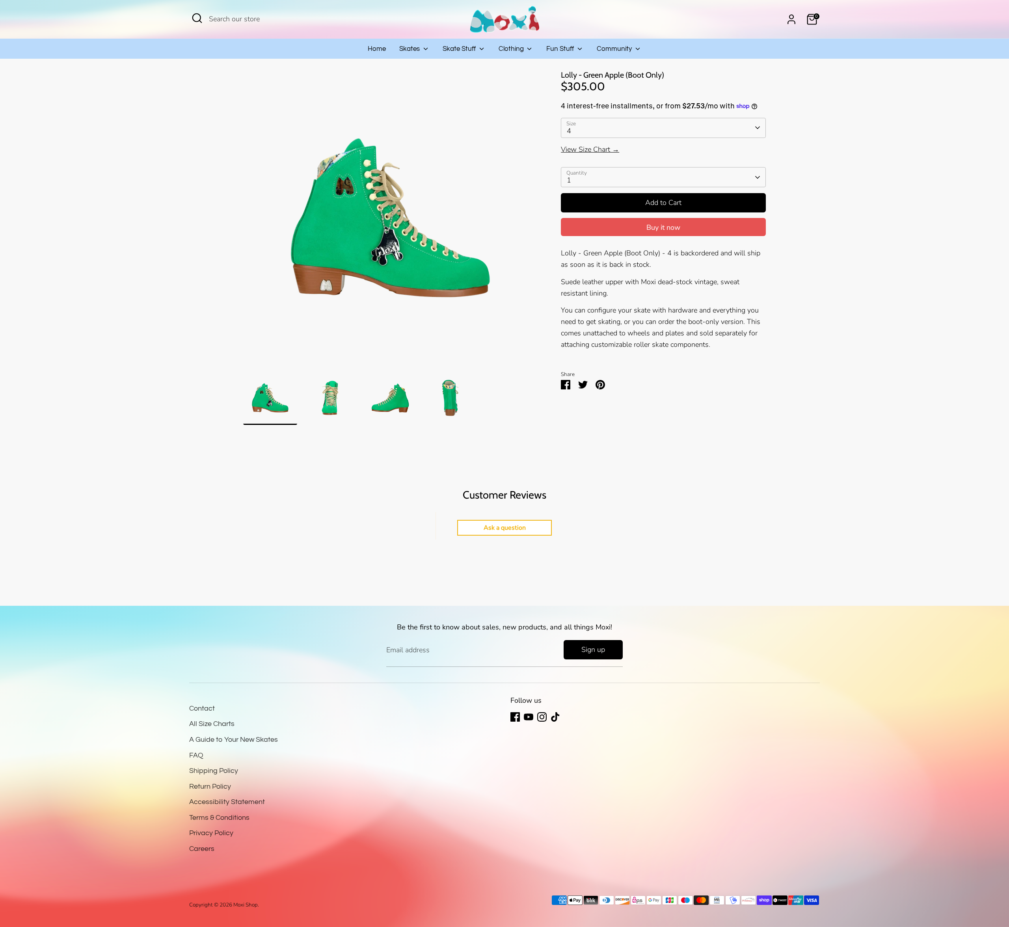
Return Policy (210, 786)
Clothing (512, 48)
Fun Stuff (560, 48)
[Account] (791, 19)
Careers (201, 849)
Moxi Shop (245, 904)
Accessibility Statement (227, 802)
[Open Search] (197, 18)
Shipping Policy (213, 770)
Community (615, 48)
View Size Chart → (590, 149)
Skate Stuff (460, 48)
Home (377, 48)
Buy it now (663, 227)
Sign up (593, 649)
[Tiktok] (555, 717)
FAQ (196, 755)
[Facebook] (515, 717)
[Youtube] (528, 717)
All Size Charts (212, 724)
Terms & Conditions (219, 817)
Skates (410, 48)
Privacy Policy (211, 833)
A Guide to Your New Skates (233, 739)
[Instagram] (542, 717)
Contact (202, 708)
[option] (390, 221)
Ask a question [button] (505, 527)
